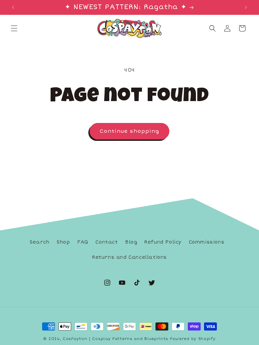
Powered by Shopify (193, 339)
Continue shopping (129, 131)
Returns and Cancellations (129, 257)
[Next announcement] (245, 7)
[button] (14, 28)
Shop (63, 242)
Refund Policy (162, 242)
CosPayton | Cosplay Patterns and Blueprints (115, 339)
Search (40, 242)
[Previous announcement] (13, 7)
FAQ (82, 242)
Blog (131, 242)
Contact (106, 242)
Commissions (207, 242)
